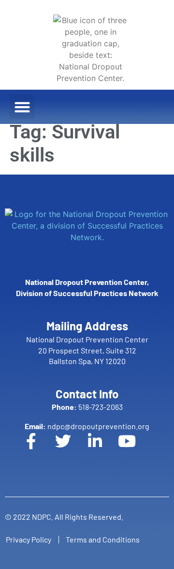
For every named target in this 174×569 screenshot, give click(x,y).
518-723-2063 (87, 406)
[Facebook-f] (39, 449)
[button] (22, 107)
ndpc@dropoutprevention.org (87, 426)
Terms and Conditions (103, 539)
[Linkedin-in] (103, 449)
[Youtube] (135, 449)
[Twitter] (71, 449)
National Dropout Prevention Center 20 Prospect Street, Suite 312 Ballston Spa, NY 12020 (87, 350)
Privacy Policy (28, 539)
